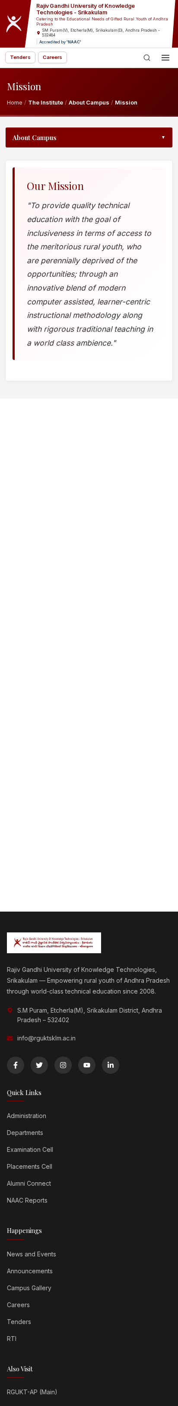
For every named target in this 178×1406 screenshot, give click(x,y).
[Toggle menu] (165, 57)
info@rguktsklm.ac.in (46, 1038)
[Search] (147, 58)
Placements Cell (29, 1166)
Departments (25, 1132)
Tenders (20, 57)
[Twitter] (39, 1065)
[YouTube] (86, 1065)
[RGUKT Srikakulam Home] (15, 24)
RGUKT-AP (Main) (32, 1392)
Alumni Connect (29, 1183)
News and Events (31, 1254)
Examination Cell (30, 1149)
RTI (11, 1338)
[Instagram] (63, 1065)
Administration (26, 1115)
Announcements (30, 1271)
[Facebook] (15, 1065)
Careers (53, 57)
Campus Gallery (29, 1288)
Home (14, 102)
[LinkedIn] (110, 1065)
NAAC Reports (27, 1200)
